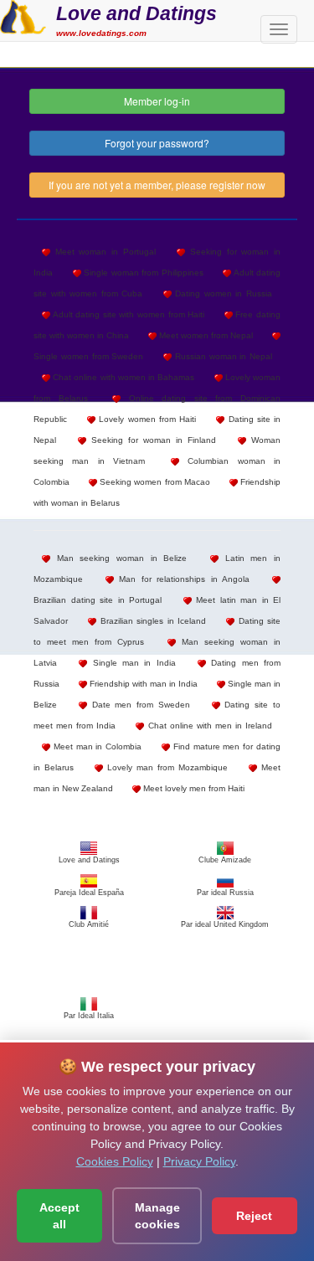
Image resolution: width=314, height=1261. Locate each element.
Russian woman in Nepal (222, 356)
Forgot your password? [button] (157, 143)
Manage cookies (157, 1216)
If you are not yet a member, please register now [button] (157, 185)
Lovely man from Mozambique (165, 767)
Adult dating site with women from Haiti (127, 314)
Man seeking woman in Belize (118, 558)
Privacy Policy (199, 1161)
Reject (254, 1215)
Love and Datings (136, 13)
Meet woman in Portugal (103, 251)
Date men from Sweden (138, 704)
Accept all (59, 1216)
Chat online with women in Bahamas (122, 377)
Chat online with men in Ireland (208, 725)
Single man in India (131, 662)
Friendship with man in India (142, 683)
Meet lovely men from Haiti (193, 788)
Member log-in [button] (157, 101)
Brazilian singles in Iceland (151, 620)
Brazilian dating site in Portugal (97, 600)
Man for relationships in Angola (182, 579)
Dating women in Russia (222, 293)
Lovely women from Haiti (145, 419)
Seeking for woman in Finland (151, 440)
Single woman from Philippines (142, 272)
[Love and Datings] (23, 15)
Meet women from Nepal (205, 335)
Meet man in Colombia (96, 746)
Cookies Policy (114, 1161)
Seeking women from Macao (153, 481)
